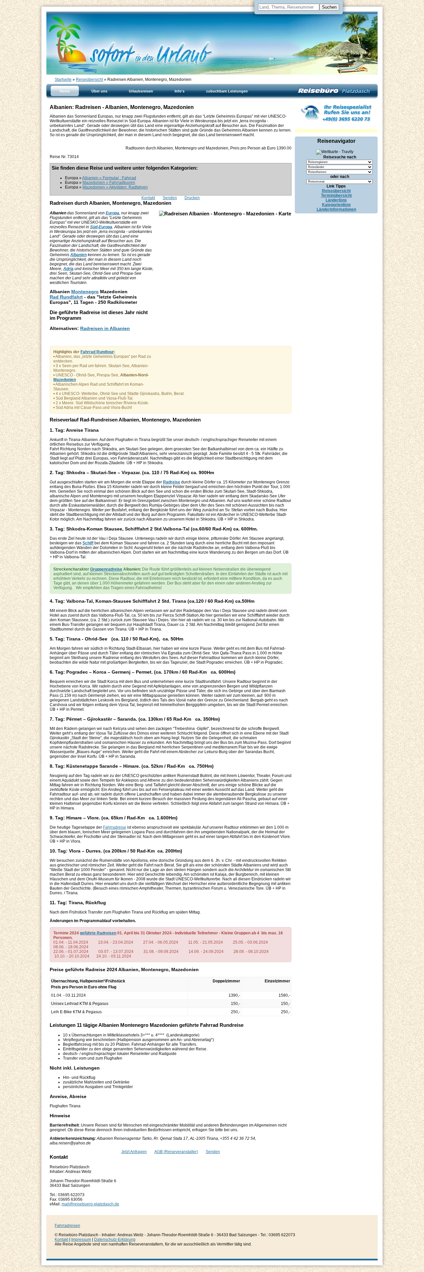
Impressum (81, 1239)
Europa (112, 213)
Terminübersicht (336, 195)
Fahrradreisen (67, 1225)
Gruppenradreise (106, 569)
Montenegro (85, 291)
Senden (170, 197)
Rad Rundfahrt (66, 297)
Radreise (171, 482)
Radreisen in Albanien (105, 328)
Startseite (63, 79)
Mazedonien (64, 379)
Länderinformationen (336, 209)
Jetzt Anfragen (134, 1151)
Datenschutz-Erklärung (114, 1239)
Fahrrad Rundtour (97, 352)
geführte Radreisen (98, 933)
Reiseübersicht (89, 79)
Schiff (87, 543)
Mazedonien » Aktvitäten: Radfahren (115, 187)
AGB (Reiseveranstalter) (176, 1151)
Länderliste (336, 200)
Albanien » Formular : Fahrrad (109, 178)
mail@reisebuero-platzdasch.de (90, 1204)
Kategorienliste (336, 204)
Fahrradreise (114, 827)
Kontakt (148, 197)
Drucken (192, 197)
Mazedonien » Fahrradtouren (108, 182)
